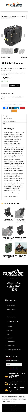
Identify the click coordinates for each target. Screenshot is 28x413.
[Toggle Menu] (14, 8)
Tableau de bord (11, 305)
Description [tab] (6, 116)
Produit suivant (23, 57)
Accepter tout (14, 406)
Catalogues (9, 326)
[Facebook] (5, 108)
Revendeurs (10, 330)
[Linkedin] (16, 108)
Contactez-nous (11, 341)
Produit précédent (5, 57)
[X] (11, 108)
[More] (14, 111)
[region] (14, 403)
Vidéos (8, 334)
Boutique (6, 16)
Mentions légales (11, 345)
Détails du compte (11, 316)
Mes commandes (11, 309)
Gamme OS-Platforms (20, 68)
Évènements (10, 338)
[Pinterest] (22, 108)
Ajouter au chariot (14, 85)
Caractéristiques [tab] (7, 118)
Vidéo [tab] (4, 123)
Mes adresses (10, 313)
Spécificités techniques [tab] (9, 121)
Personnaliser (14, 410)
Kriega (10, 16)
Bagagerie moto (15, 16)
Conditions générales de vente (14, 349)
